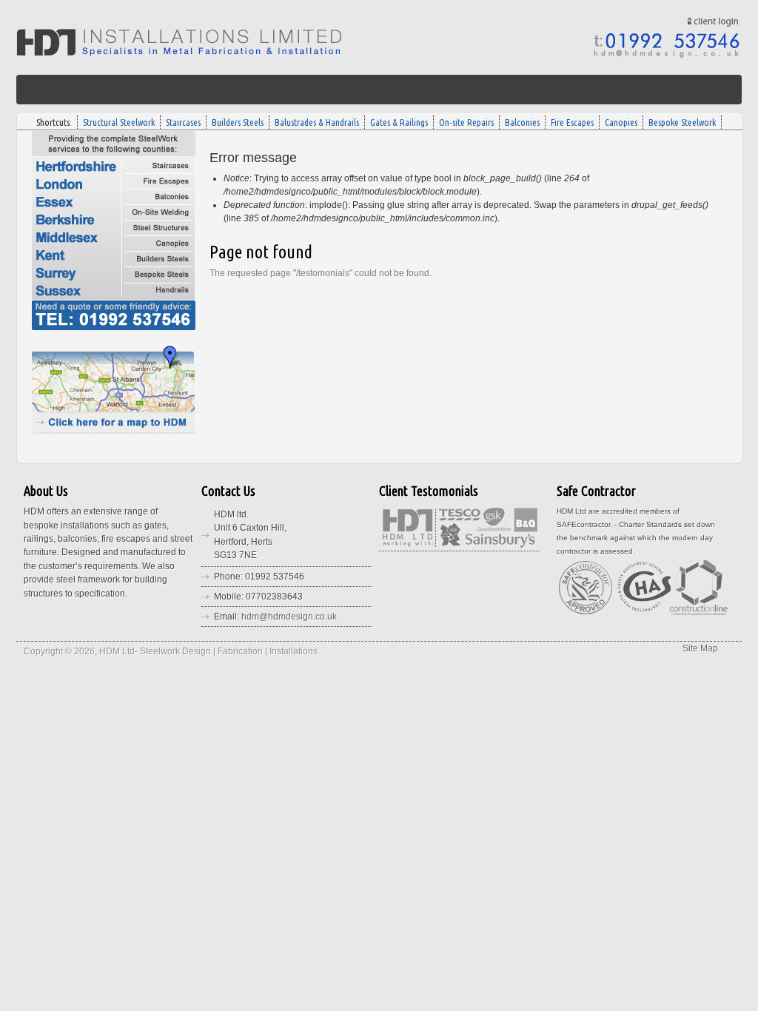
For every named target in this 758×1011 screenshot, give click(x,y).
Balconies (522, 122)
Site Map (700, 648)
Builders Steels (238, 122)
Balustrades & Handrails (317, 122)
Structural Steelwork (119, 122)
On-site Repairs (466, 122)
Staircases (183, 122)
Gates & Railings (399, 122)
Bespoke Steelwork (682, 122)
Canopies (621, 122)
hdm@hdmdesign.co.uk (289, 616)
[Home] (179, 53)
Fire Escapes (572, 122)
